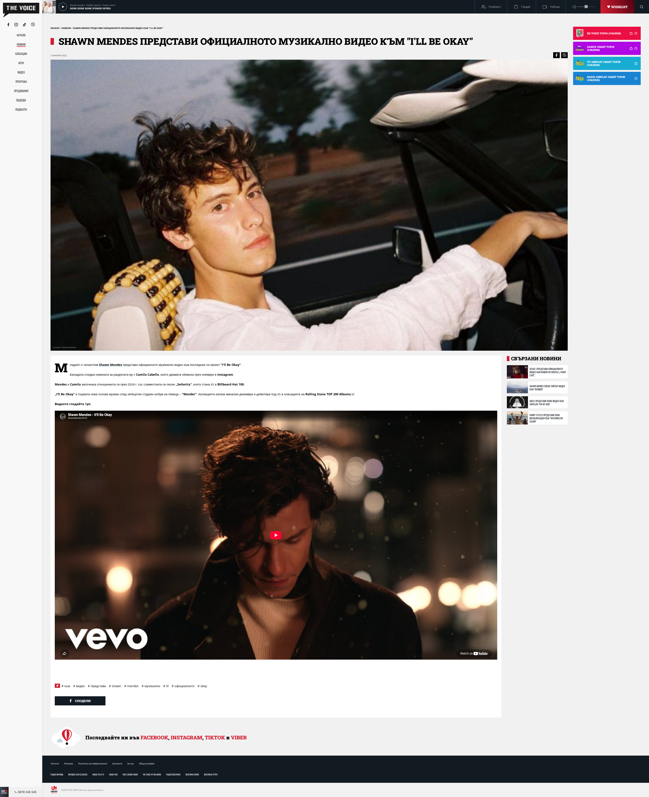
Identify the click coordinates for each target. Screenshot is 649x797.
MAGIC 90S (113, 774)
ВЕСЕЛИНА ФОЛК (192, 774)
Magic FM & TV (98, 774)
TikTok (215, 737)
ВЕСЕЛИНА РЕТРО (211, 774)
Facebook (154, 737)
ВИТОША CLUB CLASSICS (77, 774)
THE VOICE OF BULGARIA (152, 774)
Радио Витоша (57, 774)
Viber (239, 737)
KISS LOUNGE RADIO (130, 774)
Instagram (186, 737)
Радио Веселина (173, 774)
